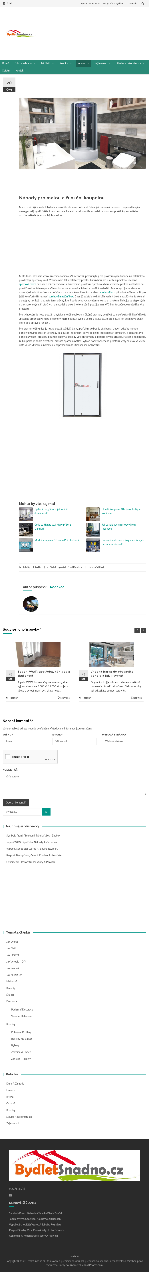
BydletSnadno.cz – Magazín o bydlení (102, 3)
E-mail (57, 734)
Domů (5, 63)
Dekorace (11, 1001)
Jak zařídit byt (96, 567)
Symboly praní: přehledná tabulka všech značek (33, 836)
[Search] (46, 812)
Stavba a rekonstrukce (128, 63)
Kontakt (132, 3)
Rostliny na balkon (22, 1039)
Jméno (8, 734)
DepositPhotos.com (91, 1265)
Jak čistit (46, 63)
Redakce (77, 567)
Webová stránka (114, 734)
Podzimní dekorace (22, 1009)
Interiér (82, 63)
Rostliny (64, 63)
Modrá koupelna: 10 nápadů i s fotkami (57, 540)
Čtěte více (63, 698)
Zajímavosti (101, 63)
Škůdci (10, 995)
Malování (11, 981)
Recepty (10, 988)
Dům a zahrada (23, 63)
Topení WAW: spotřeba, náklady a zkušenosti (32, 842)
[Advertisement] (92, 32)
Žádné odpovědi (58, 567)
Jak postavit (13, 968)
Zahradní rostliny (21, 1059)
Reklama (74, 1256)
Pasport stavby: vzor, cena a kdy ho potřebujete (33, 855)
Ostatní (6, 70)
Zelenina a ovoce (21, 1052)
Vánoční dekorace (21, 1016)
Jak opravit (12, 955)
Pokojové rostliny (21, 1032)
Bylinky (15, 1045)
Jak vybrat (12, 942)
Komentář (10, 769)
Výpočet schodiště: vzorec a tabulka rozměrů (32, 849)
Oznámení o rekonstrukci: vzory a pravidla (30, 862)
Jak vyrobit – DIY (16, 962)
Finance (10, 1090)
